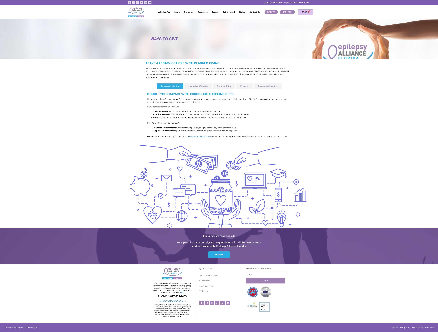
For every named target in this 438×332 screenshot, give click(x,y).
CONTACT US (304, 3)
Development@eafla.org (199, 136)
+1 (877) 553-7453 (290, 3)
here (181, 292)
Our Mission (204, 281)
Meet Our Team (206, 286)
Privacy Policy (405, 327)
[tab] (170, 86)
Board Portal (429, 327)
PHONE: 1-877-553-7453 (172, 296)
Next (265, 281)
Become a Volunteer (208, 275)
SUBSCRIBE (277, 3)
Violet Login (204, 291)
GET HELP (268, 3)
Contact (395, 327)
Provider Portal (417, 327)
